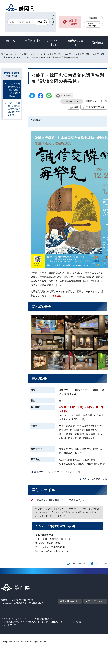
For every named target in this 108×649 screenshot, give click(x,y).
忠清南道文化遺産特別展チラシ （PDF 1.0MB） (58, 500)
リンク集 (77, 621)
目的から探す (32, 42)
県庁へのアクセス (94, 601)
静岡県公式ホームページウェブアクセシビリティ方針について (33, 621)
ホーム (10, 41)
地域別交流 (78, 54)
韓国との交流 (92, 54)
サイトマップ (10, 625)
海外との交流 (64, 54)
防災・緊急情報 (73, 22)
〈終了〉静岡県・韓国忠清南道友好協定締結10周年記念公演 (14, 109)
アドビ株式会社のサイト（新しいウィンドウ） (76, 512)
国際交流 (51, 54)
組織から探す (75, 42)
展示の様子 (38, 120)
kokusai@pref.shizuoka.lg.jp (54, 551)
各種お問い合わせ (68, 601)
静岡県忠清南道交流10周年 (12, 75)
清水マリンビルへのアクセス (55, 472)
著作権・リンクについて (15, 618)
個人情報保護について (47, 618)
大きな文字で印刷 (95, 107)
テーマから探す (54, 42)
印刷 (76, 107)
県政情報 (97, 42)
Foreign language (92, 24)
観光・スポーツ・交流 (34, 54)
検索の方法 (53, 21)
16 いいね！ (66, 96)
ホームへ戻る (100, 563)
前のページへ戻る (78, 563)
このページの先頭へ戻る (94, 479)
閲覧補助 (93, 18)
